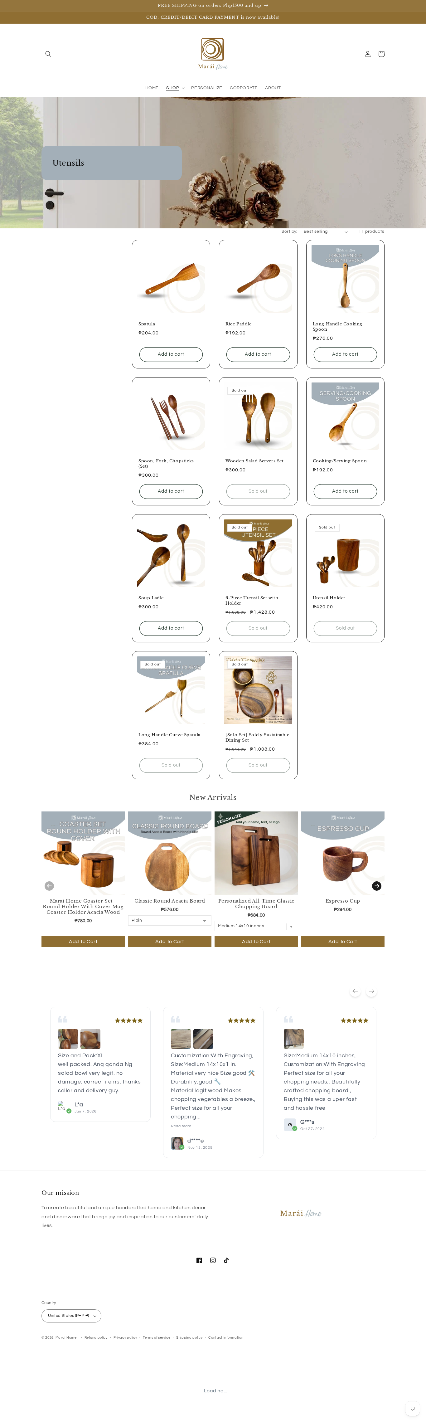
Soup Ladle (151, 598)
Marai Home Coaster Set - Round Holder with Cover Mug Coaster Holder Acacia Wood (83, 906)
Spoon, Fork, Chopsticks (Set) (166, 464)
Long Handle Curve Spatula (169, 735)
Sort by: (290, 231)
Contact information (225, 1337)
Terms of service (156, 1337)
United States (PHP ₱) (68, 1315)
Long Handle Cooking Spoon (337, 327)
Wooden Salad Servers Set (254, 461)
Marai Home (66, 1337)
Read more (181, 1126)
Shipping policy (189, 1337)
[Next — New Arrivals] (376, 886)
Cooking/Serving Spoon (340, 461)
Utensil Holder (329, 598)
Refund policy (96, 1337)
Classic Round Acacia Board (169, 901)
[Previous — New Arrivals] (49, 886)
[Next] (371, 991)
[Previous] (355, 991)
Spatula (146, 324)
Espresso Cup (343, 901)
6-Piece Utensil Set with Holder (251, 601)
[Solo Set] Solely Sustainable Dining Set (257, 738)
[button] (48, 54)
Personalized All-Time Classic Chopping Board (256, 903)
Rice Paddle (238, 324)
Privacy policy (125, 1337)
